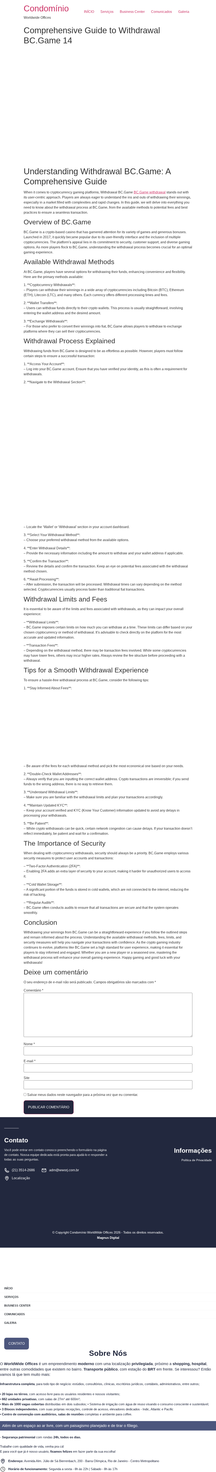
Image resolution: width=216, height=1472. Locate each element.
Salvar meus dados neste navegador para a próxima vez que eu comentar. (82, 1095)
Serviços (106, 11)
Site (27, 1078)
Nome (29, 1044)
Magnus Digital (108, 1237)
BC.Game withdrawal (150, 192)
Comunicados (161, 11)
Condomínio (46, 8)
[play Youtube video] (108, 472)
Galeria (183, 11)
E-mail (29, 1061)
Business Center (132, 11)
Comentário (33, 990)
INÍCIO (89, 11)
